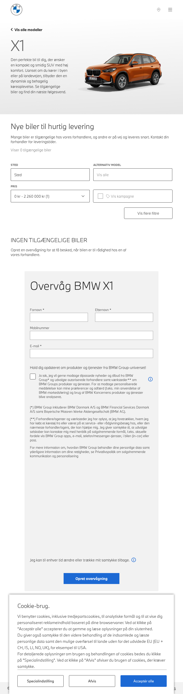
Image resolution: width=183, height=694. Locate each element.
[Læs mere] (150, 379)
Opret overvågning (91, 578)
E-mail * (36, 346)
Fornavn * (37, 310)
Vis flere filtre (148, 213)
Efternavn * (103, 310)
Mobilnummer (39, 328)
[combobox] (132, 174)
